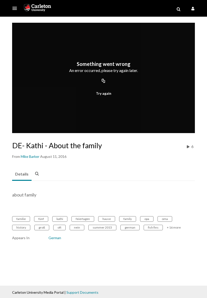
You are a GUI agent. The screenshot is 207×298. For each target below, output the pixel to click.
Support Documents (82, 292)
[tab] (22, 174)
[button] (16, 8)
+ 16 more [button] (174, 227)
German (54, 238)
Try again (103, 93)
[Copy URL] (103, 81)
